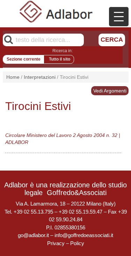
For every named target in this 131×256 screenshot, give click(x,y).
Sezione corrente (24, 59)
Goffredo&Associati (77, 192)
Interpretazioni (40, 77)
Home (13, 77)
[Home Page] (56, 11)
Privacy (56, 243)
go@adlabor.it (33, 235)
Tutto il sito (59, 59)
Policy (77, 243)
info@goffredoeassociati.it (83, 235)
